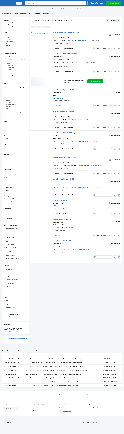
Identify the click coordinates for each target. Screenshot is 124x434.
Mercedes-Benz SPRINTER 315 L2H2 (65, 54)
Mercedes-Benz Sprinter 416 (62, 219)
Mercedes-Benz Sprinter (60, 200)
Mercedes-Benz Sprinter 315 (11, 381)
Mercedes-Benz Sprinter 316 (11, 355)
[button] (114, 48)
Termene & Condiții (36, 399)
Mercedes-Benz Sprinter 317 (11, 362)
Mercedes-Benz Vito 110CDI (62, 241)
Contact (5, 404)
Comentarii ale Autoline (37, 407)
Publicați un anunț (95, 81)
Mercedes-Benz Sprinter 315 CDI (63, 111)
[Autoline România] (8, 3)
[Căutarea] (26, 3)
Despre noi (5, 399)
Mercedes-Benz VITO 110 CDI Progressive (66, 133)
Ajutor (4, 402)
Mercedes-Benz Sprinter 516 (11, 359)
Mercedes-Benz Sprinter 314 (11, 366)
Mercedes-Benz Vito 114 (10, 374)
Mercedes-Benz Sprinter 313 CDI (63, 90)
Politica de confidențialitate (38, 402)
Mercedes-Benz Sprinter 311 (11, 385)
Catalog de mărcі (35, 410)
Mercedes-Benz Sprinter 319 (11, 378)
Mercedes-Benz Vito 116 (10, 370)
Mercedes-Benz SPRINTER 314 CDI (64, 157)
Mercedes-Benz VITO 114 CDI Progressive (66, 32)
